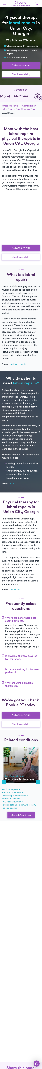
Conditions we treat (25, 109)
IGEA (12, 484)
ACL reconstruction (12, 802)
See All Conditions (21, 815)
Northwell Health (18, 364)
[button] (5, 3)
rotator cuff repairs (12, 792)
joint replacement (11, 799)
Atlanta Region (29, 106)
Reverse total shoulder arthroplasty (19, 805)
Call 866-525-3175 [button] (21, 65)
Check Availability (21, 74)
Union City (7, 109)
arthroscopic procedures (14, 796)
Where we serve (10, 106)
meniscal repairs (10, 789)
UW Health (15, 589)
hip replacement (10, 808)
